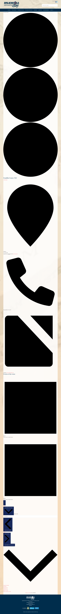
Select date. (16, 513)
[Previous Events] (4, 501)
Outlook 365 (5, 587)
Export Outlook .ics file (7, 591)
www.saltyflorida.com (10, 372)
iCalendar (4, 586)
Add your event (27, 592)
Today (4, 506)
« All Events (5, 179)
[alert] (30, 406)
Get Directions (15, 253)
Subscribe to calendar (9, 545)
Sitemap (30, 605)
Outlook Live (5, 589)
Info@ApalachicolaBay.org (31, 604)
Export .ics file (5, 590)
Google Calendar (6, 585)
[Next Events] (4, 504)
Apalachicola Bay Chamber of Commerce (11, 4)
